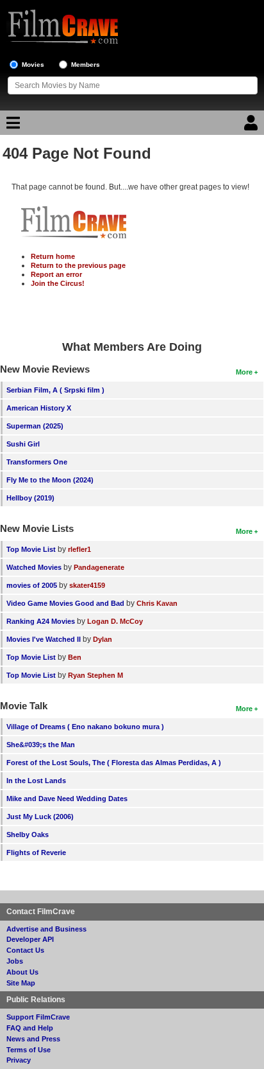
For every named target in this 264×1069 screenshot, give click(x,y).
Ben (74, 657)
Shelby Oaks (27, 834)
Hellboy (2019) (30, 498)
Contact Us (25, 950)
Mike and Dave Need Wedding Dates (67, 798)
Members (85, 64)
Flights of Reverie (36, 852)
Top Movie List (31, 549)
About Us (22, 972)
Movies (33, 64)
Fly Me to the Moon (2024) (50, 480)
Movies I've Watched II (43, 639)
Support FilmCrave (38, 1017)
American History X (38, 408)
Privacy (18, 1060)
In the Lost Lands (36, 780)
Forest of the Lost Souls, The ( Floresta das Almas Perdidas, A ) (113, 762)
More (244, 372)
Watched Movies (34, 567)
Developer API (30, 939)
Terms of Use (28, 1050)
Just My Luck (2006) (40, 816)
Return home (53, 256)
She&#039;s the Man (40, 744)
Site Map (20, 983)
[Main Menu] (11, 125)
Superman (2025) (34, 426)
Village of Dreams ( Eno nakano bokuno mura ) (85, 726)
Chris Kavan (156, 603)
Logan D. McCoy (115, 621)
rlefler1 (79, 549)
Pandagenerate (99, 567)
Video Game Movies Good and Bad (65, 603)
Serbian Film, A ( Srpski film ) (55, 390)
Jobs (14, 961)
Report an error (56, 274)
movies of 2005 (31, 585)
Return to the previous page (78, 265)
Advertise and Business (46, 929)
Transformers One (36, 462)
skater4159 (87, 585)
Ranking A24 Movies (40, 621)
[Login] (252, 125)
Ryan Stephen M (95, 675)
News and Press (33, 1039)
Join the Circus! (58, 283)
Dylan (102, 639)
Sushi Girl (23, 444)
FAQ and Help (29, 1028)
